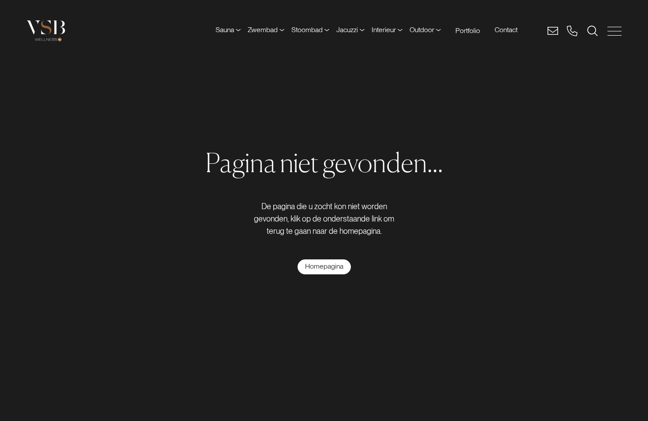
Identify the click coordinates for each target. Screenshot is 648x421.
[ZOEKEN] (592, 31)
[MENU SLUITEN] (614, 31)
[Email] (552, 31)
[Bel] (572, 31)
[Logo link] (45, 30)
